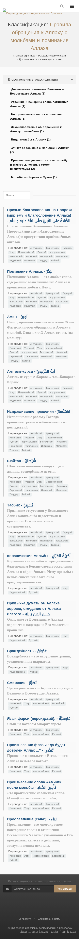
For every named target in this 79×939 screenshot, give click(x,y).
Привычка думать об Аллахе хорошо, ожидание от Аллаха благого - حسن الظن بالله (34, 609)
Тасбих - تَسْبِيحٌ (20, 505)
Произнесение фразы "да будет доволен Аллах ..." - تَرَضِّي (36, 747)
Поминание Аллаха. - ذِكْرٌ (29, 271)
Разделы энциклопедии (52, 55)
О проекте (25, 918)
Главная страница (24, 55)
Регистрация (65, 888)
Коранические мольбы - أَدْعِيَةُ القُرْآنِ (38, 555)
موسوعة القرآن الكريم (63, 931)
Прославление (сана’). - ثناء (32, 819)
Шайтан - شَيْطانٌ (21, 460)
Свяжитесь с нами (49, 918)
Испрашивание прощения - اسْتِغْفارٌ (38, 411)
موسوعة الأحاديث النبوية (34, 931)
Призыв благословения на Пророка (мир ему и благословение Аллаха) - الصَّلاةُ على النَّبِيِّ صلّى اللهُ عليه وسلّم (39, 215)
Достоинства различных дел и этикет (41, 59)
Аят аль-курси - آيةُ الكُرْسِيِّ (31, 371)
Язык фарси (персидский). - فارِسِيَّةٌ (38, 718)
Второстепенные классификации (32, 79)
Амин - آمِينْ (17, 316)
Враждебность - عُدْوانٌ (27, 651)
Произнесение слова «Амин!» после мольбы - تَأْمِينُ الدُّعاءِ (34, 785)
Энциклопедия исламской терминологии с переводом (40, 927)
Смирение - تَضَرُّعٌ (22, 682)
